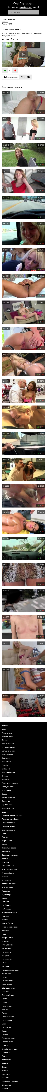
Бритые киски (7, 754)
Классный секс (8, 873)
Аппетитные (7, 733)
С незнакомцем (8, 1016)
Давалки (5, 812)
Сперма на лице (8, 1038)
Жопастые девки (9, 848)
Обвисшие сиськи (9, 988)
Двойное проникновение (12, 815)
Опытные (5, 991)
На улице (5, 966)
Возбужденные (8, 787)
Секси (4, 1024)
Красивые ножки (9, 883)
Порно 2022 (7, 24)
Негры (4, 977)
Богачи (4, 740)
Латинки (5, 901)
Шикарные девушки (10, 1081)
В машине (6, 769)
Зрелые (5, 858)
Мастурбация (7, 923)
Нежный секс (7, 980)
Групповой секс (8, 808)
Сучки (4, 1056)
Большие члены (8, 751)
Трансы (5, 1063)
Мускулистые (7, 945)
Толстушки (6, 1059)
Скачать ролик (18, 77)
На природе (7, 959)
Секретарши (7, 1020)
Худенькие (6, 1074)
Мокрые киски (7, 937)
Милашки (5, 930)
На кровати (6, 952)
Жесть (4, 844)
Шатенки (5, 1077)
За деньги (6, 851)
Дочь (4, 833)
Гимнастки (6, 801)
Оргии (4, 998)
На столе (5, 963)
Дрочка (5, 837)
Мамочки (5, 916)
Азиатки (5, 725)
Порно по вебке (8, 19)
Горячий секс (7, 804)
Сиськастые (6, 1027)
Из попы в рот (8, 866)
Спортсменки (7, 1042)
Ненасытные (7, 984)
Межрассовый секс (9, 927)
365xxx (5, 21)
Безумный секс (8, 736)
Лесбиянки (6, 905)
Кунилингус (6, 894)
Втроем (5, 794)
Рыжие (4, 1013)
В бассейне (6, 761)
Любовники (6, 909)
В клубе (5, 765)
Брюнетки (6, 758)
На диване (6, 948)
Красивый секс (8, 887)
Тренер (5, 1067)
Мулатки (5, 941)
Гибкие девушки (8, 797)
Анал (4, 729)
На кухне (5, 955)
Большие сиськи (8, 747)
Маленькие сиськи (9, 912)
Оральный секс (8, 995)
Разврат (5, 1009)
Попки (4, 1002)
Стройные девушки (9, 1049)
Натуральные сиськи (10, 970)
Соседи (5, 1034)
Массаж (5, 919)
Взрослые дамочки (10, 783)
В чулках (5, 779)
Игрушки (5, 862)
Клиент (5, 876)
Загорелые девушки (10, 855)
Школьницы (6, 1085)
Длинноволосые (8, 822)
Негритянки (6, 973)
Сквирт (5, 1031)
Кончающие (7, 880)
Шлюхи (5, 1088)
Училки (5, 1070)
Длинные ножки (8, 826)
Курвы (4, 898)
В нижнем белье (8, 772)
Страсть (5, 1045)
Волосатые (6, 790)
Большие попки (8, 743)
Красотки (6, 891)
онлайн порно (26, 7)
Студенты (6, 1052)
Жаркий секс (7, 840)
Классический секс (9, 869)
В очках (5, 776)
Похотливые (7, 1006)
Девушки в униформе (10, 819)
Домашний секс (8, 830)
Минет (4, 934)
